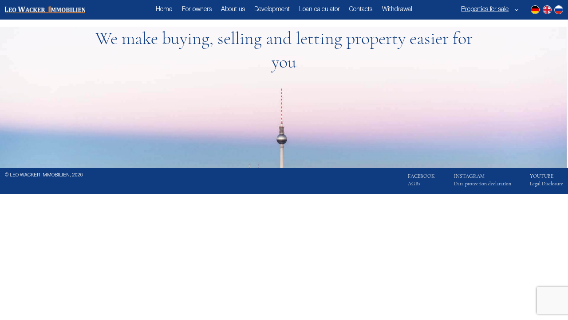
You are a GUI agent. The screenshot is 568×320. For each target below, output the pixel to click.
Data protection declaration (482, 183)
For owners (197, 9)
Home (164, 9)
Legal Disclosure (546, 183)
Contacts (360, 9)
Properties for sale (485, 9)
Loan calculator (319, 9)
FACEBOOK (421, 176)
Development (272, 9)
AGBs (414, 183)
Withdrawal (397, 9)
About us (233, 9)
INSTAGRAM (469, 176)
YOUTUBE (541, 176)
